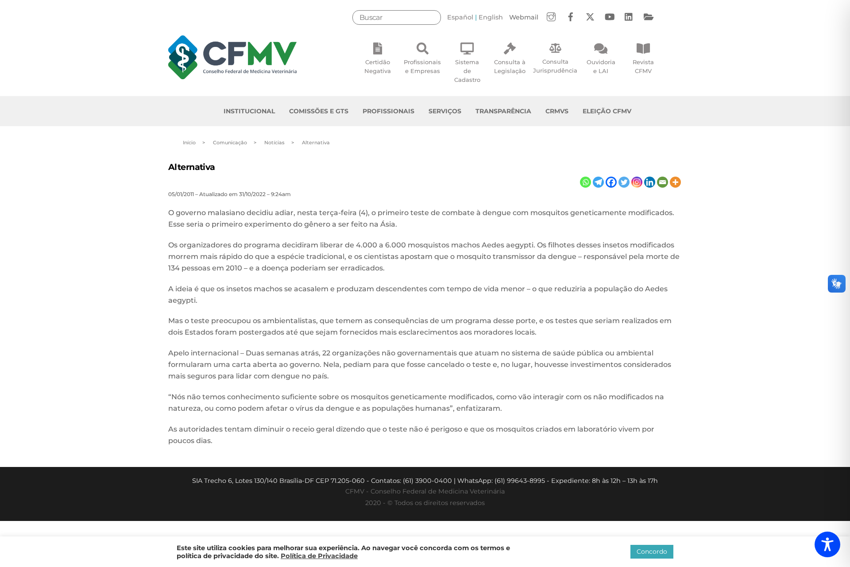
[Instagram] (636, 182)
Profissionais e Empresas (422, 66)
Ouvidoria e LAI (601, 66)
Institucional (249, 111)
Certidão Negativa (377, 66)
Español (460, 17)
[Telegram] (598, 182)
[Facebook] (611, 182)
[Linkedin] (649, 182)
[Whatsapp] (585, 182)
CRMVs (556, 111)
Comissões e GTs (318, 111)
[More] (675, 182)
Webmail (523, 17)
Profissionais (388, 111)
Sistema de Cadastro (467, 70)
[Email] (662, 182)
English (491, 17)
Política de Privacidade (319, 556)
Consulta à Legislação (509, 66)
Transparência (503, 111)
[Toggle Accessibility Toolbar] (827, 544)
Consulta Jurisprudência (555, 66)
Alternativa (191, 167)
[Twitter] (624, 182)
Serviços (445, 111)
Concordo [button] (652, 551)
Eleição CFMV (607, 111)
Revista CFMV (643, 66)
